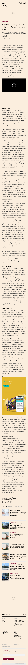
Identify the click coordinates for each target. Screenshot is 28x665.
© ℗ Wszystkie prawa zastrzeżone (9, 498)
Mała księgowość (17, 633)
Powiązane (4, 506)
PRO (10, 6)
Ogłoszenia (4, 631)
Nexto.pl (15, 632)
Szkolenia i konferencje (7, 642)
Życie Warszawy (17, 638)
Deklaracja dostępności (19, 625)
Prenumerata (5, 632)
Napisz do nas (5, 623)
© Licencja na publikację (7, 497)
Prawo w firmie (5, 21)
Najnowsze (16, 506)
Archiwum (4, 633)
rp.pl (3, 41)
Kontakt (3, 621)
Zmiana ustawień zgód (19, 621)
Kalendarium (16, 644)
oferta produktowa (6, 646)
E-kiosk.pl (16, 629)
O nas (3, 620)
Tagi (21, 506)
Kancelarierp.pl (17, 635)
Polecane (10, 506)
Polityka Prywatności (18, 620)
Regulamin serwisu (18, 623)
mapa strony (4, 644)
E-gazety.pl (16, 631)
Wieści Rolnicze (17, 636)
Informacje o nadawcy (19, 624)
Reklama (4, 629)
